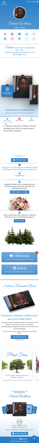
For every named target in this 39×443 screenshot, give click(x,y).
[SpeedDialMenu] (34, 438)
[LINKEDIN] (5, 39)
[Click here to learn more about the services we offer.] (19, 424)
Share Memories (20, 433)
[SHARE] (27, 39)
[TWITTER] (27, 34)
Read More (19, 156)
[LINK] (34, 39)
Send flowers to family (19, 192)
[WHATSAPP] (34, 34)
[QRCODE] (5, 34)
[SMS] (20, 39)
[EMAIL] (12, 39)
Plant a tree (19, 221)
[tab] (8, 120)
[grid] (19, 90)
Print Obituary (20, 160)
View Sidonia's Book (19, 337)
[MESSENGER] (20, 34)
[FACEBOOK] (12, 34)
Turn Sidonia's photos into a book (19, 110)
